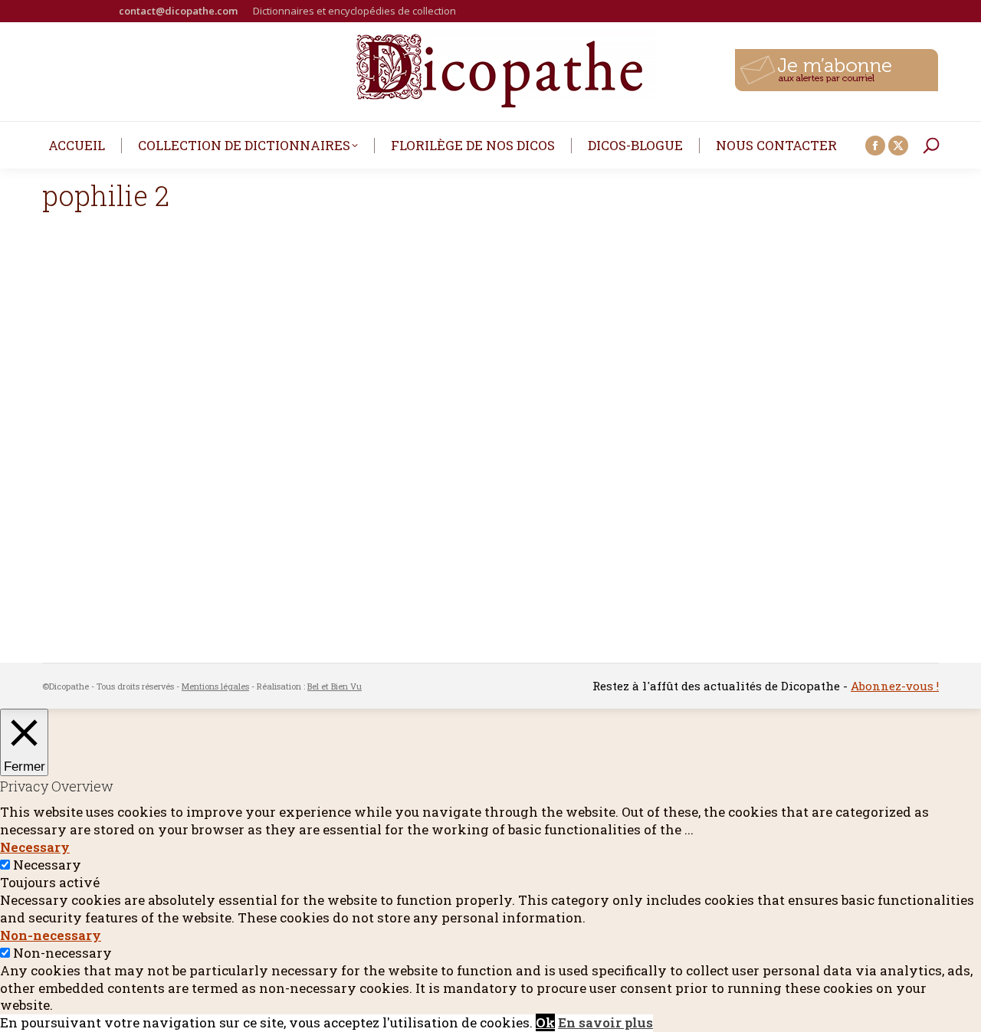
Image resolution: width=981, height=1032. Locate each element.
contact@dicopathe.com (178, 11)
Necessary (47, 864)
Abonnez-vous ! (895, 685)
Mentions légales (215, 686)
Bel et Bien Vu (334, 686)
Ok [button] (545, 1022)
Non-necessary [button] (50, 935)
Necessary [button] (35, 847)
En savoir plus (605, 1022)
